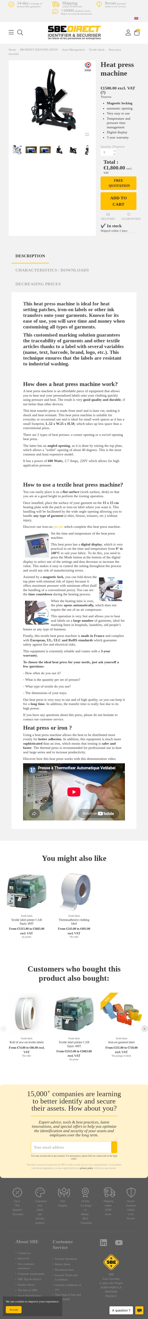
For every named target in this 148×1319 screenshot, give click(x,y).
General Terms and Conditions (66, 1277)
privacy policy (86, 1168)
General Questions (66, 1258)
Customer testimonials (31, 1273)
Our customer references (26, 1266)
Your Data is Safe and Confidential (68, 1297)
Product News (26, 1284)
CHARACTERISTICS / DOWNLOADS (52, 270)
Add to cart (118, 201)
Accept (13, 1309)
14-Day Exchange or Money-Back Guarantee (86, 1212)
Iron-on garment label (121, 1042)
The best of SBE (27, 1290)
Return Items (62, 1264)
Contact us (24, 1253)
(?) (103, 92)
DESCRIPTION (30, 255)
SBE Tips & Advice (29, 1279)
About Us (23, 1258)
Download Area (64, 1269)
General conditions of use (68, 1287)
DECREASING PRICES (38, 284)
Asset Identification (29, 1295)
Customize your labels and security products (41, 1212)
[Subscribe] (114, 1147)
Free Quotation (119, 183)
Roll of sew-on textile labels (27, 1042)
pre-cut (58, 527)
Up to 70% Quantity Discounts (18, 1208)
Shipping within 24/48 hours (108, 1208)
